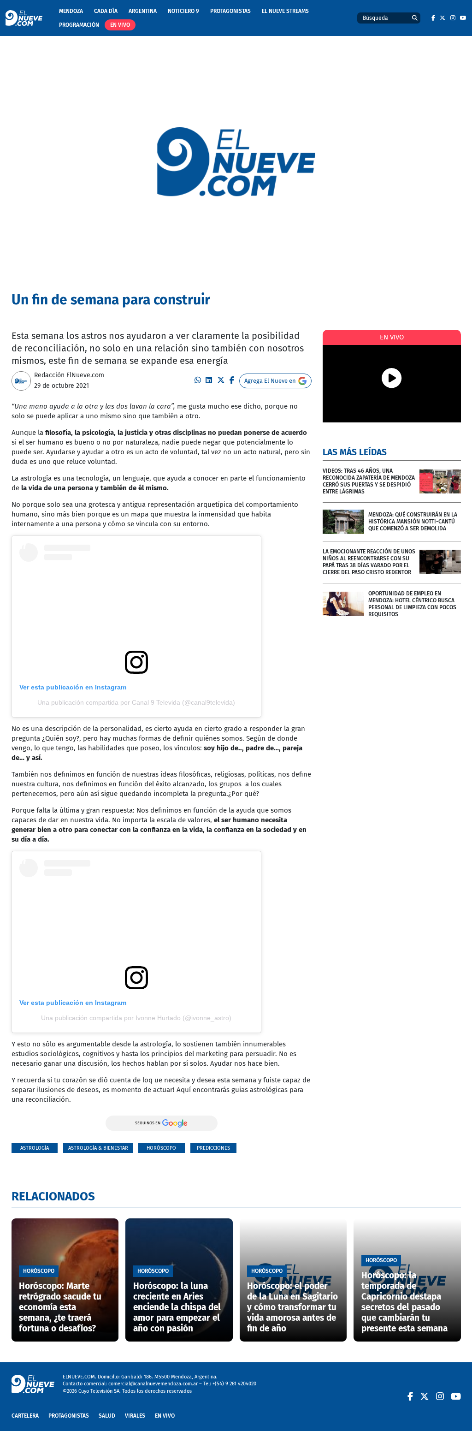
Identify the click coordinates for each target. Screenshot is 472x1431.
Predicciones (213, 1148)
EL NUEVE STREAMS (285, 11)
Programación (79, 25)
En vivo (120, 25)
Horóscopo (161, 1148)
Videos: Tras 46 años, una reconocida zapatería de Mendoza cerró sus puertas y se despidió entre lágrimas (369, 481)
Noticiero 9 (183, 11)
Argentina (143, 11)
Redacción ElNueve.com (69, 375)
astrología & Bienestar (98, 1148)
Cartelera (25, 1416)
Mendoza (71, 11)
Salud (107, 1416)
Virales (135, 1416)
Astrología (34, 1148)
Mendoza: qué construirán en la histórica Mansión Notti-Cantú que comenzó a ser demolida (412, 521)
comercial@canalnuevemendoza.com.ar (153, 1384)
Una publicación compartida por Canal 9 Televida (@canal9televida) (136, 702)
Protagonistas (230, 11)
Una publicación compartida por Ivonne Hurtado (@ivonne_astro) (136, 1017)
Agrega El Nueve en (270, 380)
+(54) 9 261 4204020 (234, 1384)
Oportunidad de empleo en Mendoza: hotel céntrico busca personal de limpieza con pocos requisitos (412, 604)
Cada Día (106, 11)
